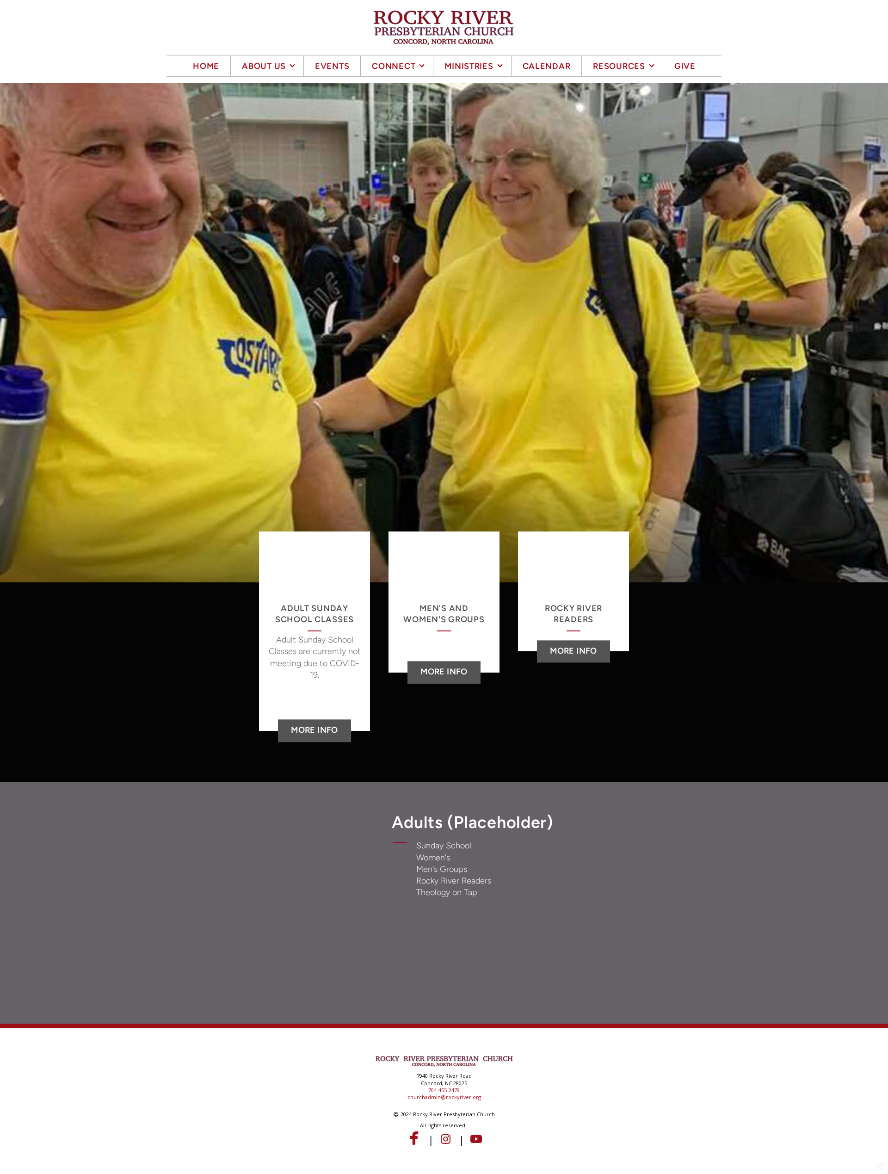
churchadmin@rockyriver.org (444, 1097)
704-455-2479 (444, 1090)
